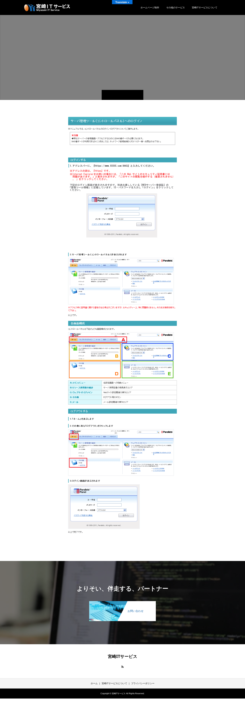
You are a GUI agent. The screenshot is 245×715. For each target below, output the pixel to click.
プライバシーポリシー (142, 683)
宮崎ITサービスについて (204, 7)
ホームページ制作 (149, 7)
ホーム (94, 683)
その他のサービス (175, 7)
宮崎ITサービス (122, 656)
